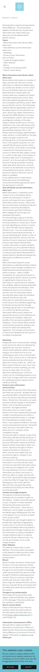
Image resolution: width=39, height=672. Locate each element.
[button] (5, 7)
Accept (28, 667)
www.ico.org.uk (27, 635)
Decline (10, 667)
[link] (19, 6)
